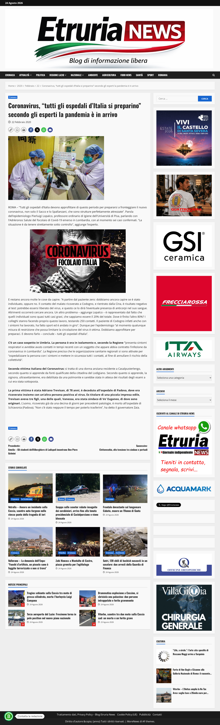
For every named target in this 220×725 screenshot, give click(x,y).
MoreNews (133, 721)
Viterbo (62, 553)
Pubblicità (145, 714)
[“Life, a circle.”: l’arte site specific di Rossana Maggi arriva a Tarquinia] (163, 656)
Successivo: (123, 447)
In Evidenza (26, 499)
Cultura (160, 641)
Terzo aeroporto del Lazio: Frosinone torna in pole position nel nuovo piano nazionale (16, 618)
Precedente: (43, 449)
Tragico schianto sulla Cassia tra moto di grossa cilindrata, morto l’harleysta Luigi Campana (16, 598)
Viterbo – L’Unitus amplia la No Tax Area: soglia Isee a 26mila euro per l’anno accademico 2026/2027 (190, 691)
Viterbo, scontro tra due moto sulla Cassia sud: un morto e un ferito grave (87, 618)
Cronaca (10, 75)
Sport (150, 75)
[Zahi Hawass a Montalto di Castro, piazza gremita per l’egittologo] (78, 542)
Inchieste (120, 553)
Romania (162, 75)
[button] (214, 75)
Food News (125, 75)
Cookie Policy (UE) (127, 714)
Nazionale (76, 75)
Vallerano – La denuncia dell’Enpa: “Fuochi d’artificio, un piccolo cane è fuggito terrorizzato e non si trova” (28, 564)
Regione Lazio (57, 75)
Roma (61, 499)
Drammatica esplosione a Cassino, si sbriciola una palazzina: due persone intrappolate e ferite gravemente (87, 598)
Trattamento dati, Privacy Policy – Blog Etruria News (86, 714)
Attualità (24, 75)
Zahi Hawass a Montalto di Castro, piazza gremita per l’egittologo (74, 562)
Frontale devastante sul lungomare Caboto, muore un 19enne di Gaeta (122, 509)
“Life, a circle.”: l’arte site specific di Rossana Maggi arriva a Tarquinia (190, 652)
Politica (40, 75)
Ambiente (93, 75)
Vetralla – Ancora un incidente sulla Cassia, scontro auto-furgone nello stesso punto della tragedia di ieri (27, 510)
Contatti (157, 714)
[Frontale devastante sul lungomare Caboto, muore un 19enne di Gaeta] (125, 488)
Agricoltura (109, 75)
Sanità (139, 75)
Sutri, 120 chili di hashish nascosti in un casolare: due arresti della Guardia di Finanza (125, 564)
